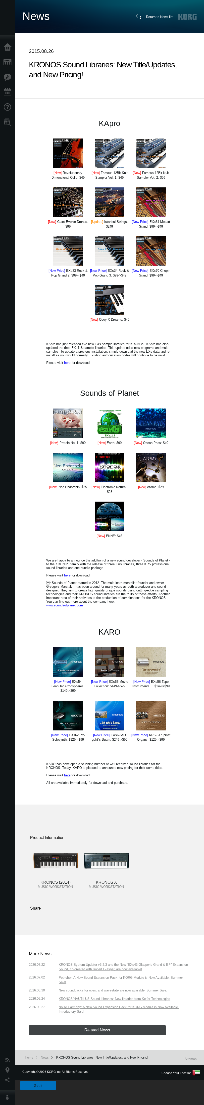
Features (8, 77)
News (8, 1060)
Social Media (8, 1080)
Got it (38, 1086)
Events (8, 92)
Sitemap (191, 1059)
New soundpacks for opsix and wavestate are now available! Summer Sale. (113, 990)
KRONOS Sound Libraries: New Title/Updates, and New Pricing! (102, 1057)
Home (8, 47)
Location (8, 1070)
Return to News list (159, 17)
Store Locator (8, 122)
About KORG (8, 1097)
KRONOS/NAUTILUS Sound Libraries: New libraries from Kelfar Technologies (114, 999)
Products (8, 62)
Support (8, 107)
